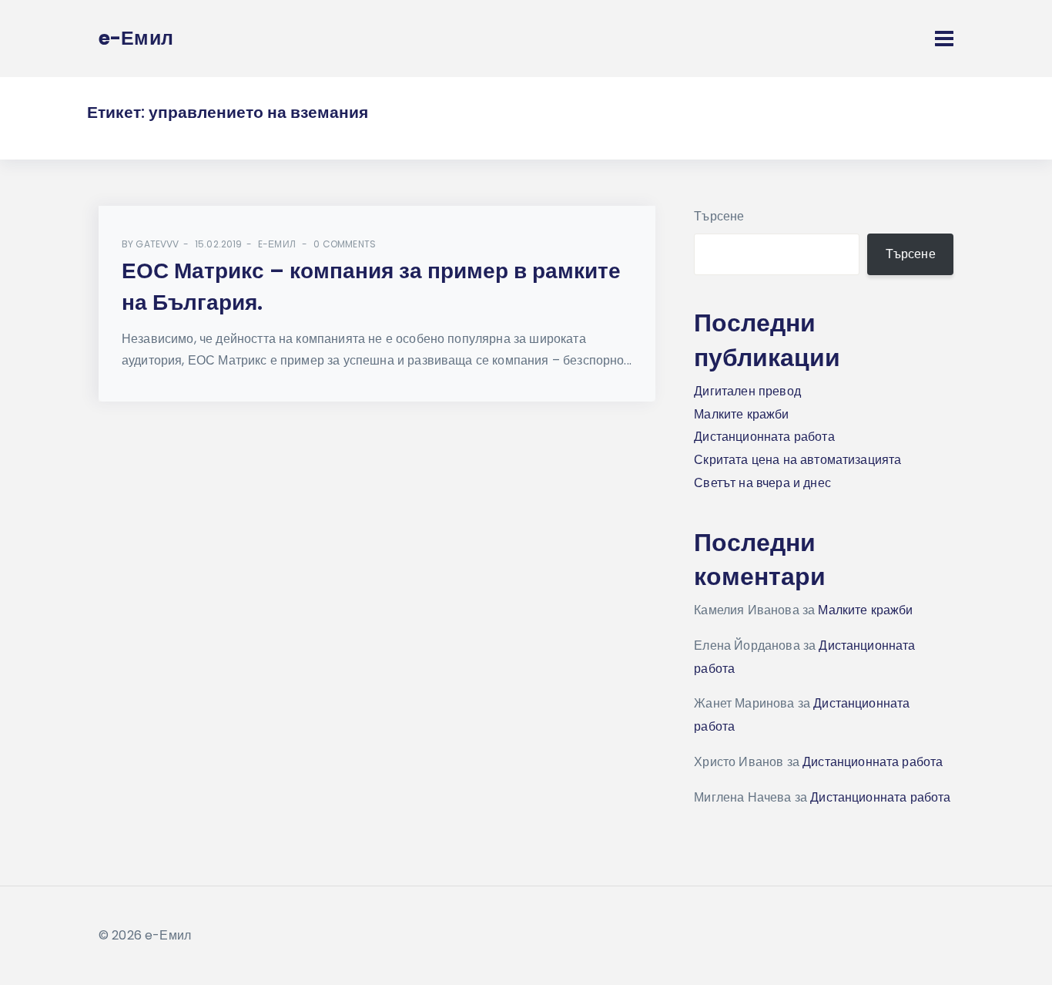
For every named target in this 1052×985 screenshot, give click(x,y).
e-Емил (277, 243)
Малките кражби (741, 414)
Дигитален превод (747, 391)
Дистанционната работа (764, 436)
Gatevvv (157, 243)
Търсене (719, 216)
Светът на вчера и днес (762, 483)
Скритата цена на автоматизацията (797, 460)
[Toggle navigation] (944, 38)
